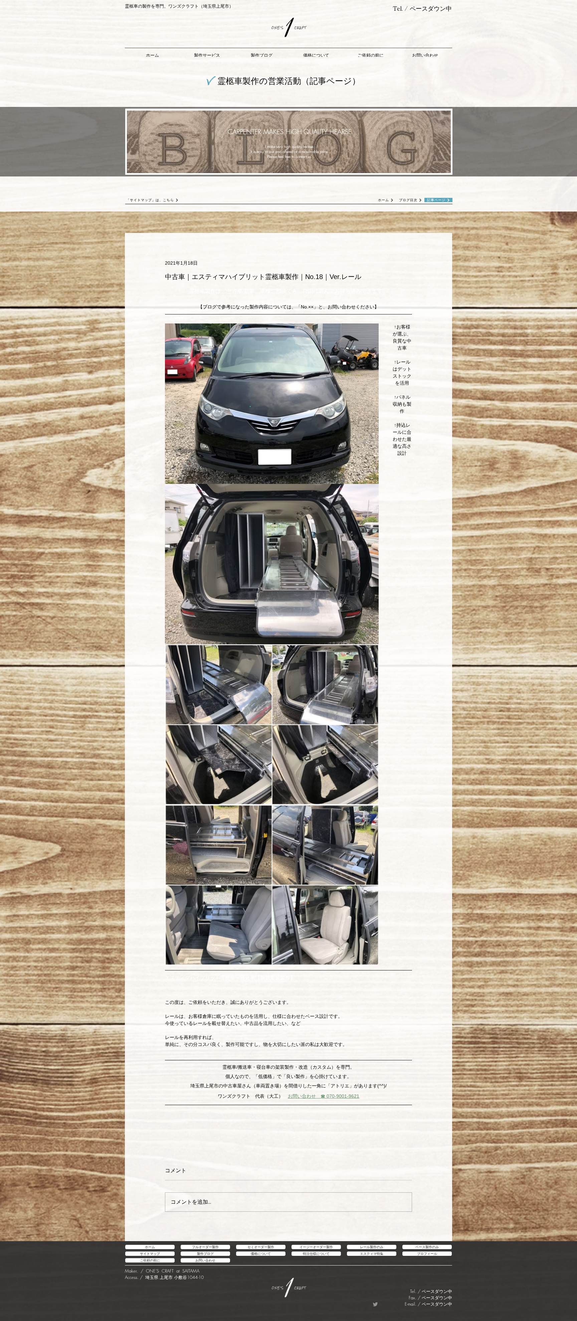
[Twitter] (375, 1304)
